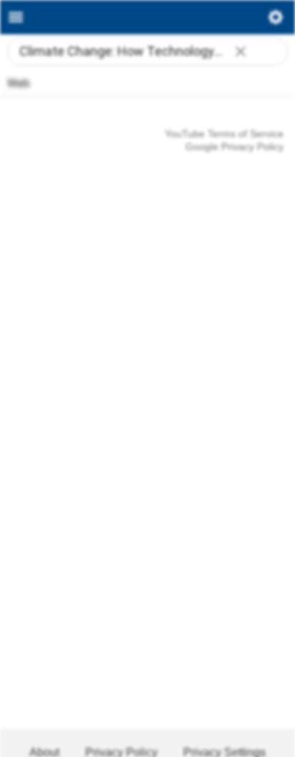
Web (18, 83)
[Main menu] (16, 17)
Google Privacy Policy (234, 146)
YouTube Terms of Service (224, 133)
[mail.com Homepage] (147, 17)
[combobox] (147, 51)
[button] (240, 53)
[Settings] (276, 20)
